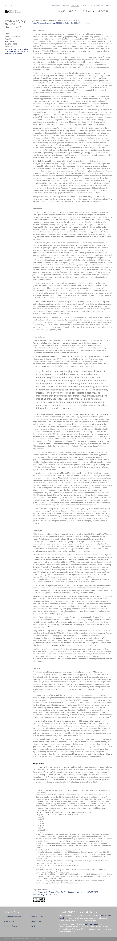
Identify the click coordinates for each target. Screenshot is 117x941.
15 (89, 548)
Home (61, 11)
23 (110, 717)
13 (43, 464)
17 (41, 566)
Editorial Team (37, 921)
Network (103, 11)
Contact (84, 5)
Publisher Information (12, 916)
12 (74, 407)
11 (39, 345)
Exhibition (9, 51)
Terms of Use (8, 921)
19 (48, 626)
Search (108, 5)
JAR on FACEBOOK (96, 5)
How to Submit (37, 916)
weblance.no (40, 939)
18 (64, 613)
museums (17, 49)
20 (104, 637)
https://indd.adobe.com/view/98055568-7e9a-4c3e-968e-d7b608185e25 (62, 23)
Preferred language (61, 5)
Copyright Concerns (11, 926)
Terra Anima (18, 51)
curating (25, 49)
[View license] (72, 900)
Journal (87, 11)
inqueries (8, 49)
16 (71, 561)
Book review (9, 41)
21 (64, 702)
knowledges (17, 54)
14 (58, 477)
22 (99, 704)
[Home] (14, 11)
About (73, 11)
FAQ (33, 926)
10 (39, 257)
